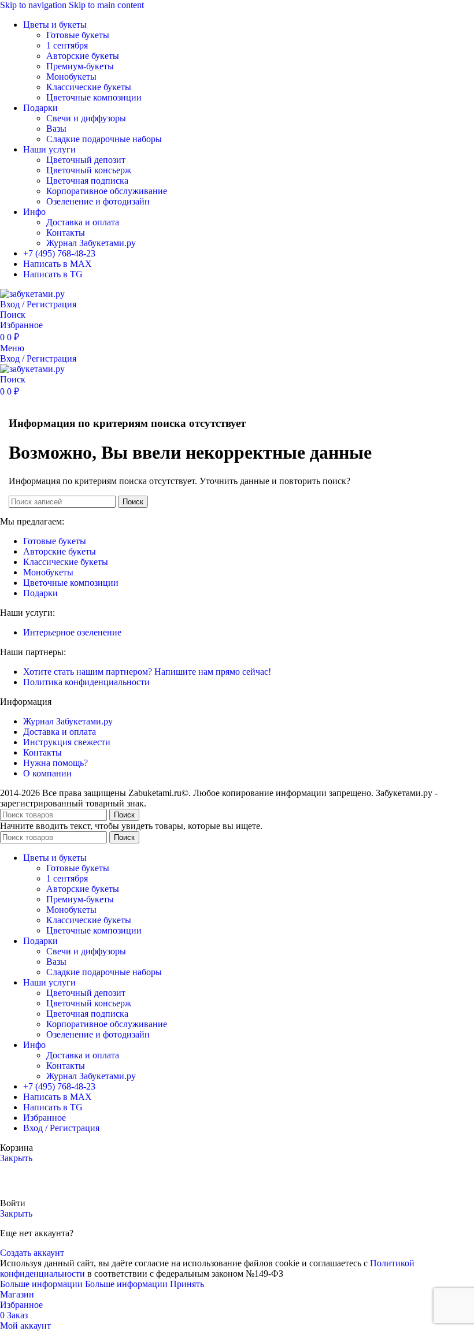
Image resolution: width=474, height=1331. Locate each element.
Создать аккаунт (32, 1253)
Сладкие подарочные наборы (104, 139)
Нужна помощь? (55, 763)
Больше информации (84, 1284)
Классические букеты (88, 87)
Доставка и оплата (82, 222)
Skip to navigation (34, 5)
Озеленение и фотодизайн (98, 201)
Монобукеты (71, 76)
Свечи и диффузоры (86, 118)
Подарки (40, 593)
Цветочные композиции (94, 97)
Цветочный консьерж (88, 170)
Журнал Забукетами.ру (91, 243)
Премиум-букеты (80, 66)
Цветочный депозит (85, 160)
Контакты (65, 232)
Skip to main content (106, 5)
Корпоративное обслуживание (106, 191)
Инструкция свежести (66, 742)
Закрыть (16, 1158)
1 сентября (67, 45)
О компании (47, 773)
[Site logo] (32, 294)
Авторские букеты (82, 56)
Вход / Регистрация (61, 1128)
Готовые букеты (77, 35)
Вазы (56, 128)
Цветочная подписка (87, 180)
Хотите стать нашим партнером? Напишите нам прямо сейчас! (147, 671)
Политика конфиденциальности (86, 682)
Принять (187, 1284)
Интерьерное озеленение (72, 632)
